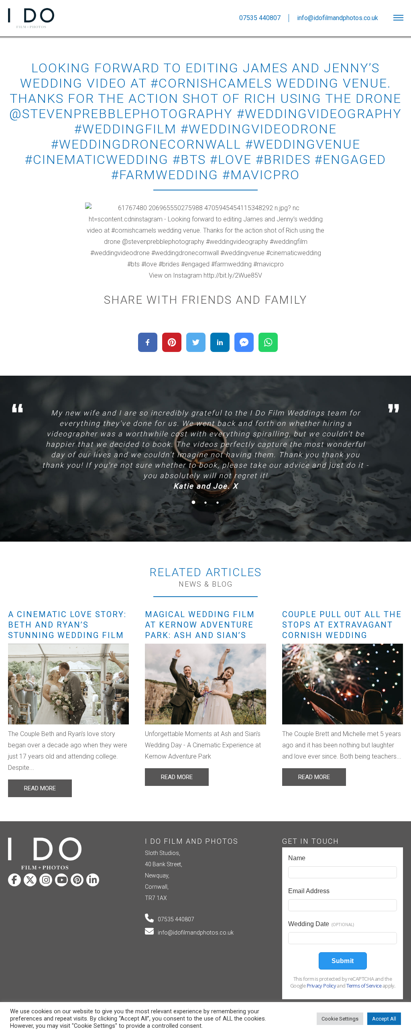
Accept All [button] (384, 1019)
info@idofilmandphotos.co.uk (196, 932)
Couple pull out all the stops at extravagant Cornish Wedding (342, 625)
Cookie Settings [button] (339, 1019)
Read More (40, 788)
